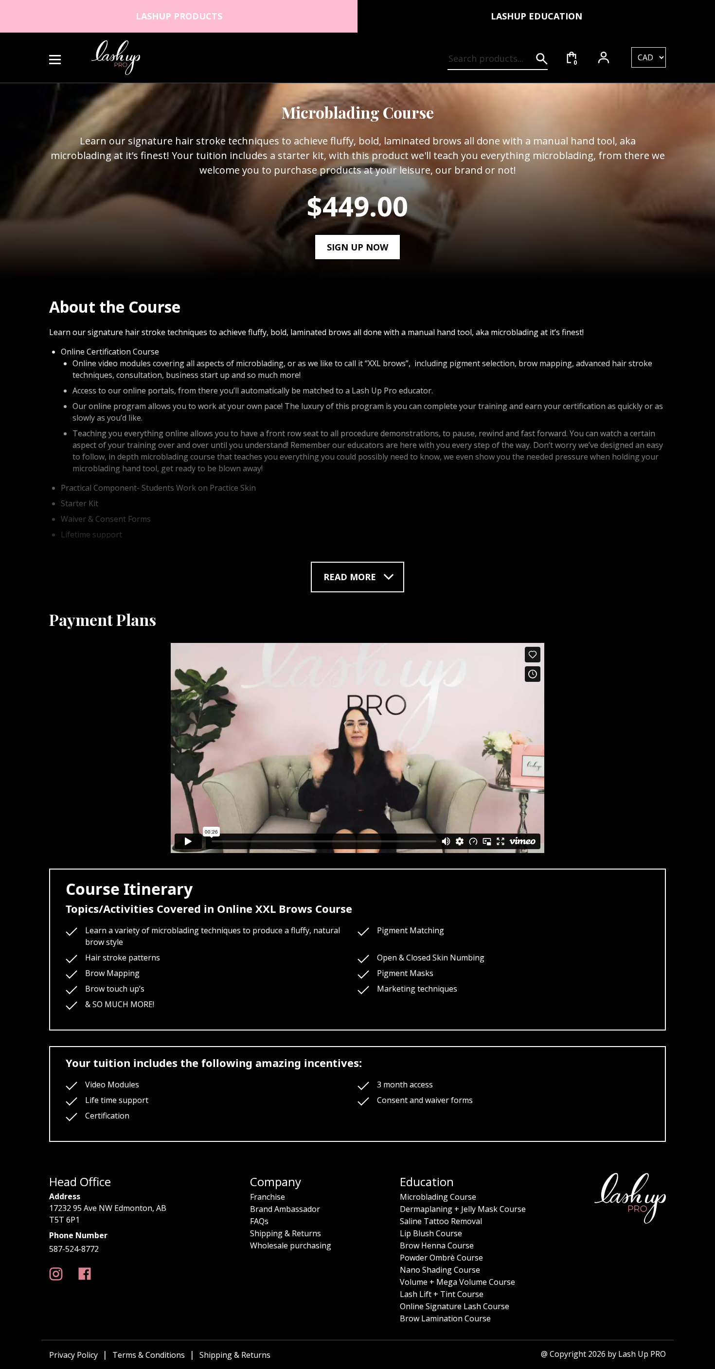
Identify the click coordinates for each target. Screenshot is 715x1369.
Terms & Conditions (148, 1355)
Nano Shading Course (440, 1269)
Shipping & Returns (285, 1233)
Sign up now (357, 247)
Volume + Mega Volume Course (457, 1282)
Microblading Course (438, 1196)
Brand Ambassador (285, 1209)
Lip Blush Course (431, 1233)
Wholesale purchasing (290, 1245)
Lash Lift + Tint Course (441, 1294)
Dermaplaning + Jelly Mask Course (463, 1209)
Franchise (267, 1196)
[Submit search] (542, 59)
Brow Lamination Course (445, 1318)
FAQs (259, 1221)
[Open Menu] (60, 58)
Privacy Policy (73, 1355)
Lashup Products (179, 16)
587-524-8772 (74, 1249)
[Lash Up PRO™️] (56, 1273)
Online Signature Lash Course (454, 1306)
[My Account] (603, 57)
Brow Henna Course (437, 1245)
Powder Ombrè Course (441, 1257)
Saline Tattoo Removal (441, 1221)
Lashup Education (536, 16)
